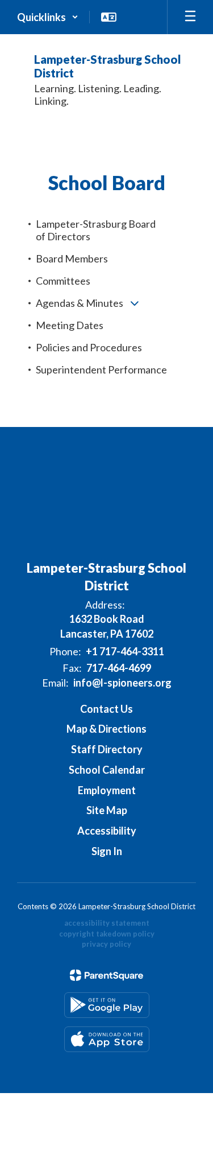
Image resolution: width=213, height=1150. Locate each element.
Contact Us (106, 709)
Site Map (106, 810)
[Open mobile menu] (190, 17)
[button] (48, 17)
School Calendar (107, 769)
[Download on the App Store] (106, 1039)
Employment (107, 790)
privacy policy (106, 943)
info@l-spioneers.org (122, 682)
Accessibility (106, 830)
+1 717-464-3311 (125, 651)
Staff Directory (107, 749)
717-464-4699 (118, 668)
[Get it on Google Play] (106, 1005)
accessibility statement (106, 922)
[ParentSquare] (106, 975)
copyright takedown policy (106, 933)
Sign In (106, 851)
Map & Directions (106, 728)
